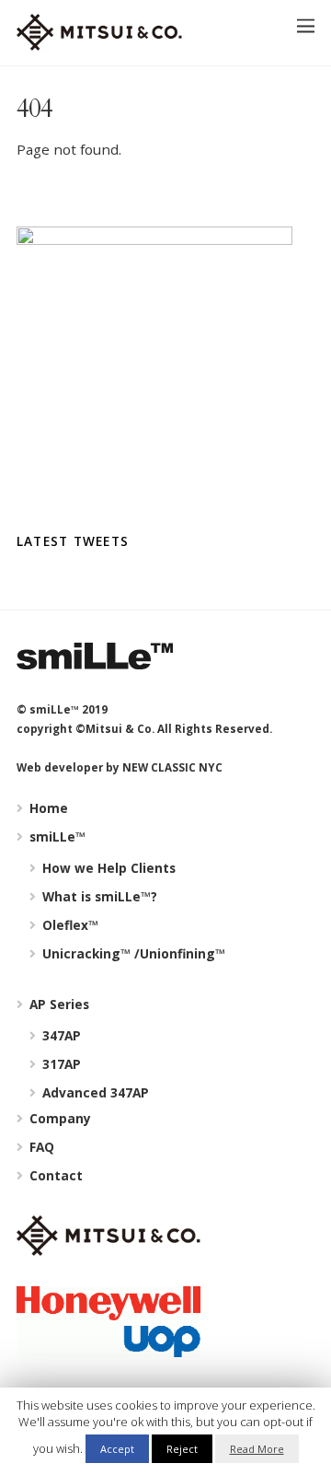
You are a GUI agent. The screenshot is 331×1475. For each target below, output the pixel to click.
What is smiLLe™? (98, 896)
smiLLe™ (56, 836)
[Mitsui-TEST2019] (99, 42)
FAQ (40, 1147)
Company (58, 1118)
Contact (54, 1175)
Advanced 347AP (94, 1092)
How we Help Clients (107, 868)
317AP (60, 1064)
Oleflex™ (68, 925)
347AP (60, 1035)
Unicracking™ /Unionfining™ (132, 953)
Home (47, 808)
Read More (257, 1449)
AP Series (57, 1004)
